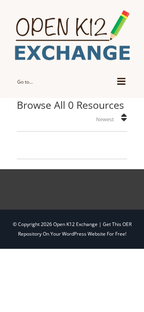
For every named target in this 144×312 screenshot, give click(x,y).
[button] (124, 117)
